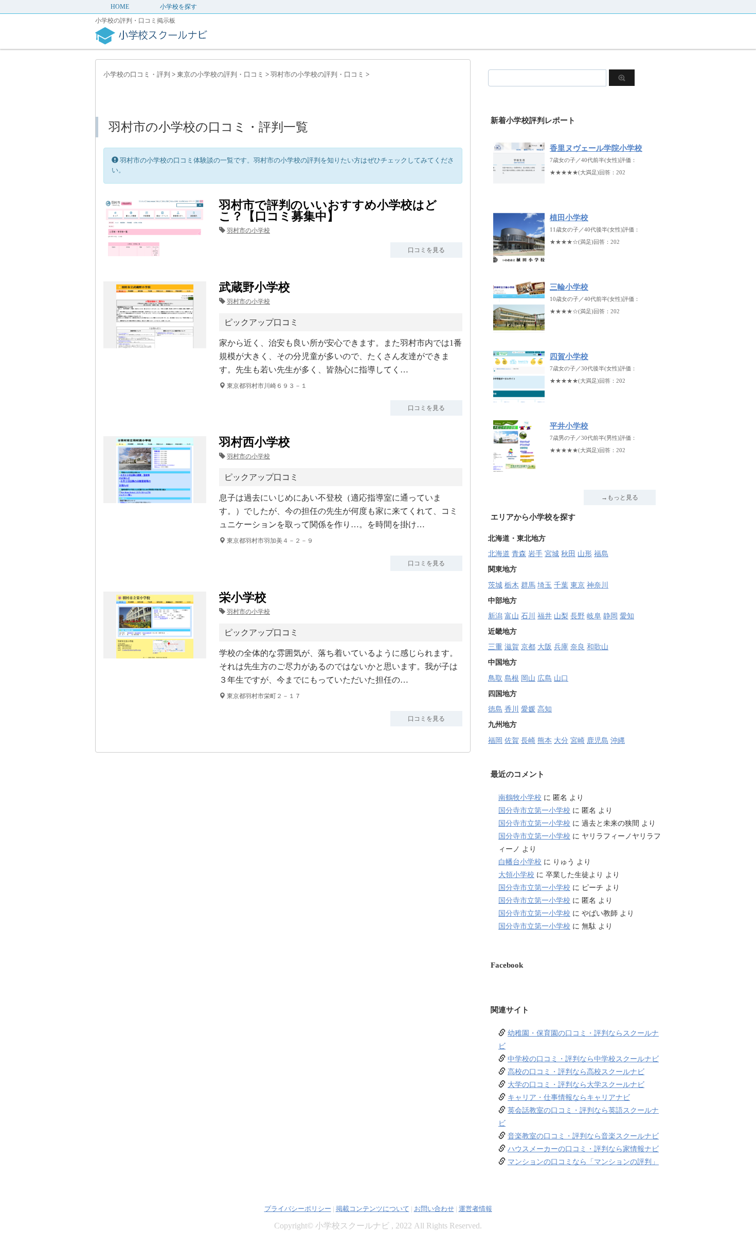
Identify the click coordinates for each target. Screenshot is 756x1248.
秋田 (568, 554)
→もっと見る (619, 497)
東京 (577, 585)
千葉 (561, 585)
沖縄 (617, 740)
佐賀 (512, 740)
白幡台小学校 (520, 862)
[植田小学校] (519, 258)
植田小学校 (569, 217)
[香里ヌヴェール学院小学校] (519, 188)
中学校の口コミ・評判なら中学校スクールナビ (583, 1059)
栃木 (512, 585)
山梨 (561, 616)
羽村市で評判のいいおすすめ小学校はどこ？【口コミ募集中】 (328, 211)
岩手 (535, 554)
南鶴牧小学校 (520, 797)
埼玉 (544, 585)
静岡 (610, 616)
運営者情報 (475, 1209)
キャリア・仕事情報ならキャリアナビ (569, 1097)
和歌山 (597, 647)
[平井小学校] (519, 466)
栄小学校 (242, 597)
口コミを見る (426, 250)
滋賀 (512, 647)
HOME (120, 6)
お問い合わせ (434, 1209)
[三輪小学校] (519, 327)
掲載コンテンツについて (372, 1209)
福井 (544, 616)
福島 (601, 554)
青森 (519, 554)
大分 (561, 740)
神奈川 (597, 585)
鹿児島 (597, 740)
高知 (544, 709)
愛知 (627, 616)
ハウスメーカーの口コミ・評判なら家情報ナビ (583, 1149)
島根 (512, 678)
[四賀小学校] (519, 397)
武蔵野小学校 (254, 287)
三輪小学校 (569, 287)
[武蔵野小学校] (154, 341)
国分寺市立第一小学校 (534, 810)
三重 (495, 647)
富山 (512, 616)
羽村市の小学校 (248, 230)
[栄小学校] (154, 652)
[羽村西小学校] (154, 496)
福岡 (495, 740)
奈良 (577, 647)
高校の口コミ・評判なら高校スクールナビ (576, 1072)
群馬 (528, 585)
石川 (528, 616)
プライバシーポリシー (297, 1209)
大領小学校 (516, 875)
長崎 (528, 740)
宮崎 (577, 740)
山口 (561, 678)
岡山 (528, 678)
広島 (544, 678)
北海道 (499, 554)
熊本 (544, 740)
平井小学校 (569, 426)
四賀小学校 (569, 356)
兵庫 (561, 647)
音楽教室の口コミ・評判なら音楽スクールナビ (583, 1136)
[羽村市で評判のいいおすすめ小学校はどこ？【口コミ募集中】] (154, 249)
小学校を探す (178, 6)
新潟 (495, 616)
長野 (577, 616)
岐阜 (594, 616)
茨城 (495, 585)
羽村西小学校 (254, 442)
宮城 (552, 554)
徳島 (495, 709)
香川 (512, 709)
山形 (585, 554)
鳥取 (495, 678)
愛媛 (528, 709)
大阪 (544, 647)
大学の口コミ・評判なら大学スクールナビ (576, 1085)
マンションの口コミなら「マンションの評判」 (583, 1162)
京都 (528, 647)
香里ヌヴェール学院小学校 (596, 148)
